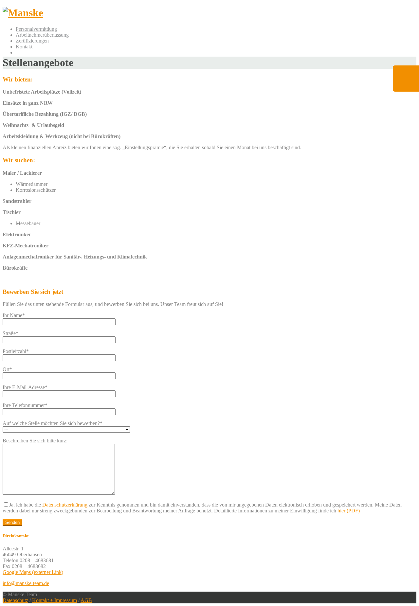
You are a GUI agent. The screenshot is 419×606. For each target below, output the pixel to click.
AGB (86, 600)
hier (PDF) (348, 510)
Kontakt (24, 46)
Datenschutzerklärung (64, 505)
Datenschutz (15, 600)
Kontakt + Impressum (54, 600)
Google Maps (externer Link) (33, 572)
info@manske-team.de (26, 583)
